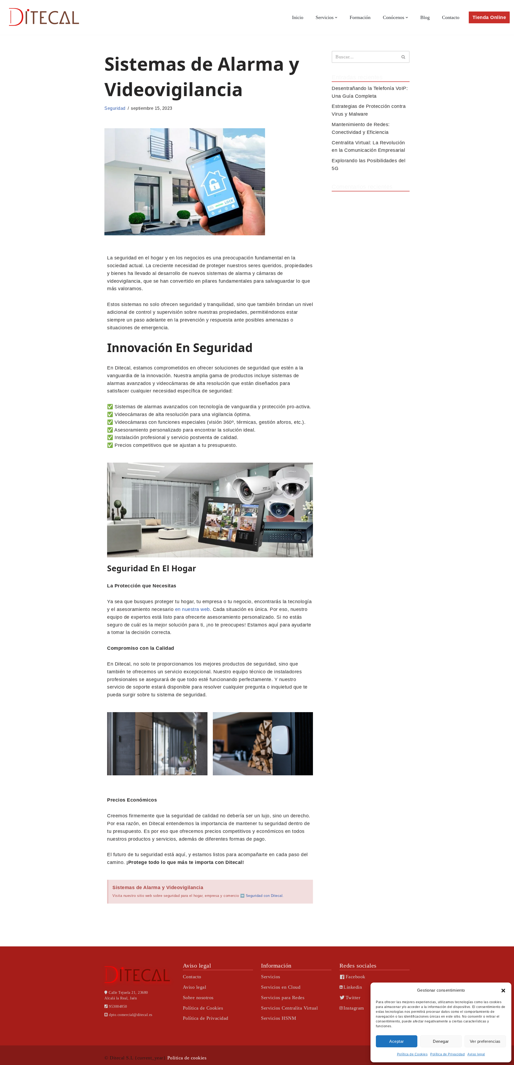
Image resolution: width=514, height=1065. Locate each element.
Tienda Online (489, 17)
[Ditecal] (139, 974)
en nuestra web (192, 609)
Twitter (353, 997)
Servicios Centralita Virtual (289, 1008)
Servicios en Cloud (280, 987)
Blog (425, 17)
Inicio (297, 17)
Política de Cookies (412, 1054)
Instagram (353, 1008)
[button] (503, 990)
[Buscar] (404, 57)
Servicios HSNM (278, 1018)
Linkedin (352, 987)
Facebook (355, 976)
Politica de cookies (187, 1057)
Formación (360, 17)
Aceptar (396, 1041)
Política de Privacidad (447, 1054)
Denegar (441, 1041)
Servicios (270, 976)
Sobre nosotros (198, 997)
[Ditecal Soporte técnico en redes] (44, 17)
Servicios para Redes (282, 997)
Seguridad (115, 108)
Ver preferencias (485, 1041)
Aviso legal (476, 1054)
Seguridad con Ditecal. (265, 896)
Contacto (450, 17)
